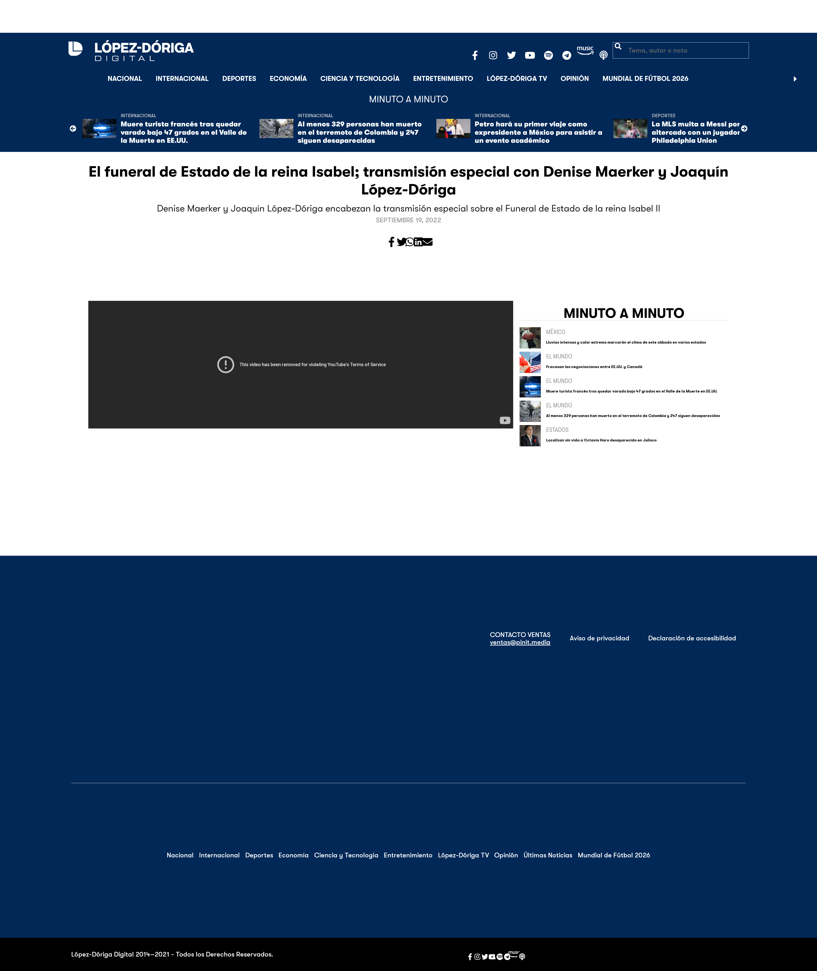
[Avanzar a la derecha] (795, 78)
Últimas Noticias (548, 855)
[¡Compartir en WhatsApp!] (409, 242)
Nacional (125, 79)
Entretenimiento (443, 79)
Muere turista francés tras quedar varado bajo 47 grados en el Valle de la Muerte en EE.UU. (184, 132)
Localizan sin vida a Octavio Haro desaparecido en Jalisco (601, 440)
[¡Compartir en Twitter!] (402, 242)
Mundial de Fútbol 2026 (645, 79)
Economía (288, 79)
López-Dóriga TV (517, 79)
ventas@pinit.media (520, 642)
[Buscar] (806, 79)
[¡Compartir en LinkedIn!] (418, 242)
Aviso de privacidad (599, 638)
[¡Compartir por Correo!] (427, 242)
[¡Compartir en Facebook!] (391, 242)
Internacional (182, 79)
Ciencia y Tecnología (360, 79)
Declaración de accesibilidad (692, 638)
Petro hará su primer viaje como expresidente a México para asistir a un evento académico (538, 132)
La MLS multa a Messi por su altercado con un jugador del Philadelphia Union (702, 132)
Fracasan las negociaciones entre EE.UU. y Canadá (594, 367)
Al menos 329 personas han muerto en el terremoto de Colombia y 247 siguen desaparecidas (360, 132)
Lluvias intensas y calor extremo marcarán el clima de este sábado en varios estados (626, 342)
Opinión (575, 79)
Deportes (239, 79)
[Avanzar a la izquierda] (73, 128)
